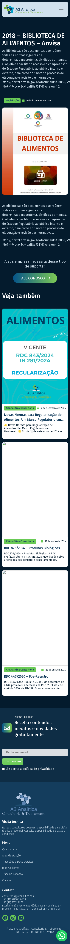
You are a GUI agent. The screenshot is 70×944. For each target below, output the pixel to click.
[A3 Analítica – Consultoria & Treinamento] (23, 9)
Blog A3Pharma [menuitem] (10, 868)
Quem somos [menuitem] (9, 849)
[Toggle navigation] (61, 9)
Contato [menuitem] (6, 880)
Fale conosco (33, 278)
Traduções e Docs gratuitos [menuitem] (17, 861)
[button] (61, 935)
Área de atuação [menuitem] (11, 855)
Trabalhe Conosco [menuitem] (12, 874)
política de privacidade (38, 769)
